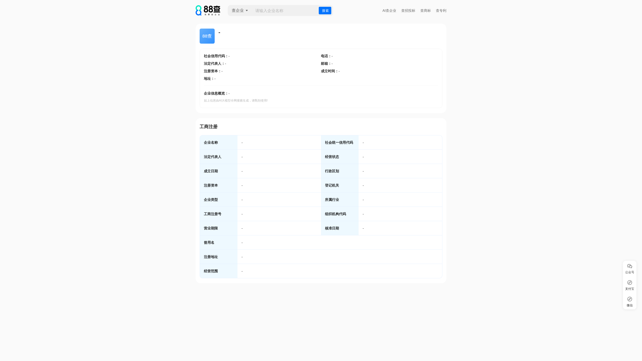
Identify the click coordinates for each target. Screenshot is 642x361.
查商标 (425, 11)
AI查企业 (389, 11)
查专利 (441, 11)
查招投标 (408, 11)
